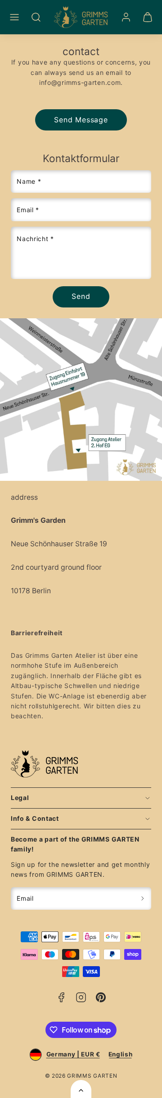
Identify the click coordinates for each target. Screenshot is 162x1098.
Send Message (81, 119)
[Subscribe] (143, 898)
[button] (14, 17)
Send (81, 296)
